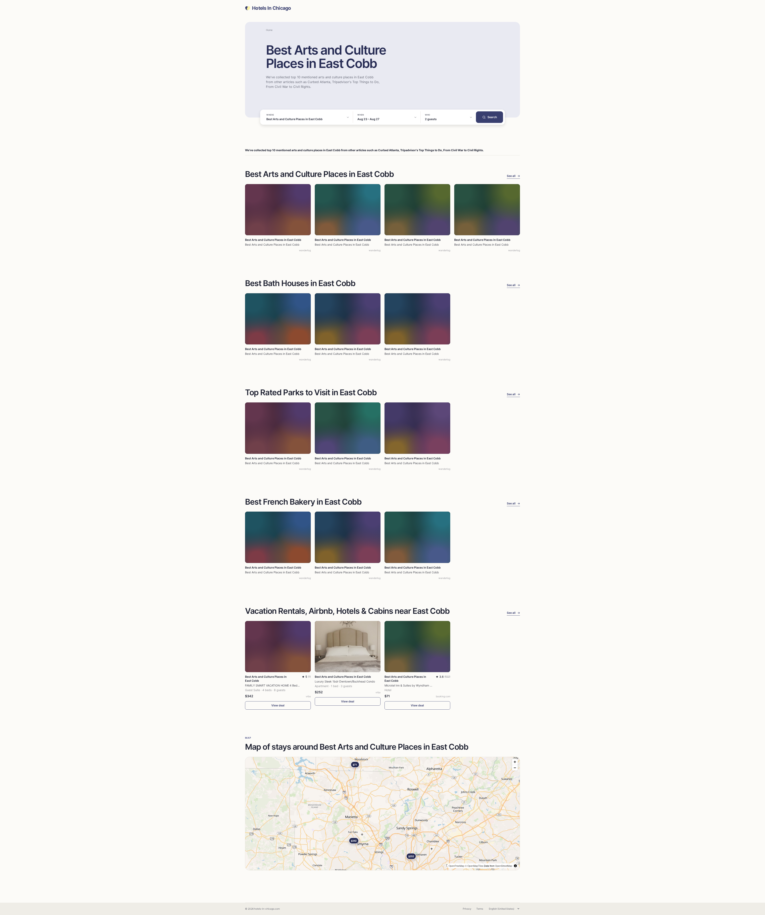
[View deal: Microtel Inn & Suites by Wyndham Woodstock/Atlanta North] (417, 646)
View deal (277, 705)
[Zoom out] (515, 768)
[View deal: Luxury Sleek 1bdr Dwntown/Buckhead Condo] (348, 646)
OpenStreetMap (503, 865)
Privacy (467, 908)
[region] (382, 813)
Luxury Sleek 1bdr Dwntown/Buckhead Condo (345, 681)
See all (513, 176)
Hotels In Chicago (271, 8)
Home (269, 29)
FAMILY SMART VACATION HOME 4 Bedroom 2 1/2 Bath (281, 685)
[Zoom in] (515, 762)
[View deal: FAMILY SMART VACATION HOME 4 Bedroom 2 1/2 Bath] (278, 646)
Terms (479, 908)
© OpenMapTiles (474, 865)
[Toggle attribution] (515, 865)
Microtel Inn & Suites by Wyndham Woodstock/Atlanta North (423, 685)
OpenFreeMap (456, 865)
